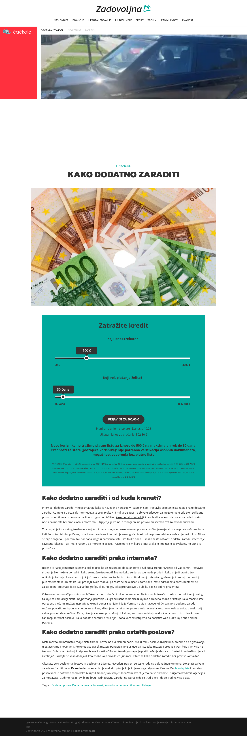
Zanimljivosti (169, 20)
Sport (140, 20)
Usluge (146, 685)
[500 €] (86, 358)
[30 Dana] (63, 397)
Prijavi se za (123, 419)
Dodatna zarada (82, 685)
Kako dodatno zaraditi (118, 685)
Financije (78, 20)
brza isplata (182, 668)
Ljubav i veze (123, 20)
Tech (151, 20)
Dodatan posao (61, 685)
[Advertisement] (123, 127)
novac (137, 685)
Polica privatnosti (84, 731)
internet (98, 685)
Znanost (187, 20)
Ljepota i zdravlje (99, 20)
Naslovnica (61, 20)
